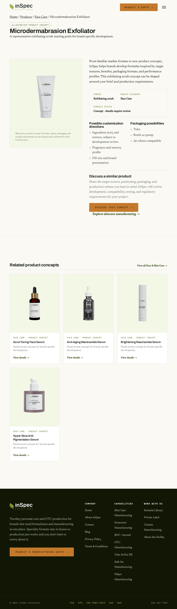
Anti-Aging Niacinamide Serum (86, 342)
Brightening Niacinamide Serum (141, 342)
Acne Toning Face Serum (29, 342)
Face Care (41, 17)
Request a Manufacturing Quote (42, 551)
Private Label (151, 517)
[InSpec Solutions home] (21, 7)
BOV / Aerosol (122, 535)
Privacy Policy (93, 539)
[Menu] (164, 7)
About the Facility (154, 537)
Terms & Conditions (96, 546)
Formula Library (153, 510)
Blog (87, 532)
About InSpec (93, 517)
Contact (89, 524)
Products (26, 17)
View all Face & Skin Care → (152, 265)
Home (14, 17)
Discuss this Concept (113, 207)
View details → (21, 357)
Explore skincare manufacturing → (116, 214)
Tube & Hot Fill (123, 554)
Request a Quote (138, 7)
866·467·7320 (159, 602)
